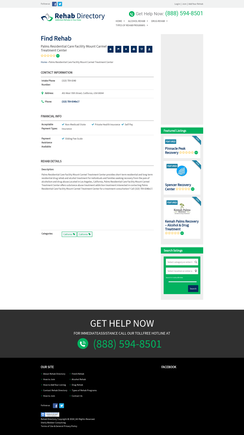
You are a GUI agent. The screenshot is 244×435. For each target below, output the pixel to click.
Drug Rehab (158, 21)
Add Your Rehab (196, 3)
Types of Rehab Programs (130, 25)
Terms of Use (47, 426)
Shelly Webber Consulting (53, 422)
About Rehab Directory (54, 373)
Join (184, 3)
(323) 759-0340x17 (70, 101)
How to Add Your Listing (54, 384)
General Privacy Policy (66, 426)
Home (119, 21)
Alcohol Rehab (136, 21)
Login (177, 3)
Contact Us (77, 395)
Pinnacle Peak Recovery (175, 150)
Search (193, 288)
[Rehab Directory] (73, 20)
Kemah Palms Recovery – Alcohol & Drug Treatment (182, 225)
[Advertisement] (97, 209)
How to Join (49, 379)
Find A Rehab (78, 373)
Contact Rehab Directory (55, 390)
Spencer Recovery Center (178, 186)
